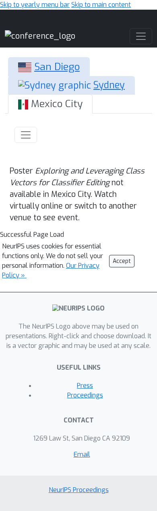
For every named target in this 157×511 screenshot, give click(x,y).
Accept (122, 261)
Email (82, 454)
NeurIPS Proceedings (79, 490)
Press (85, 385)
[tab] (49, 67)
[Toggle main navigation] (141, 36)
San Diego (57, 66)
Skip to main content (101, 4)
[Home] (40, 35)
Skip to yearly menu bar (35, 4)
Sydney (109, 85)
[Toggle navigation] (25, 135)
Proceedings (85, 395)
